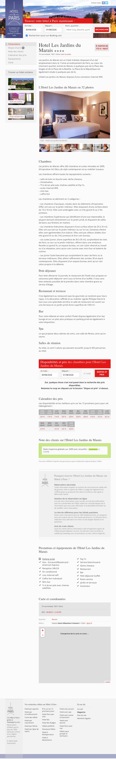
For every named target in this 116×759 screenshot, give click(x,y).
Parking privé (48, 559)
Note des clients (15, 51)
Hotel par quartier (32, 709)
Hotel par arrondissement (31, 713)
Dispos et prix (16, 47)
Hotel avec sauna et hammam (66, 716)
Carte (10, 62)
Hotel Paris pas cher (48, 715)
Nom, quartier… (72, 25)
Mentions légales (84, 718)
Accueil (80, 709)
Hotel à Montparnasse (48, 733)
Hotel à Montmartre (47, 739)
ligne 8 (89, 623)
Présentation (14, 44)
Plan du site (81, 715)
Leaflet (107, 682)
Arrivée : (29, 25)
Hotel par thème (31, 726)
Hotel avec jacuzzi (67, 709)
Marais (54, 619)
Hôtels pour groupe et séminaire (64, 733)
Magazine (81, 712)
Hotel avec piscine (64, 721)
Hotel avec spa (65, 712)
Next (106, 119)
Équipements (14, 58)
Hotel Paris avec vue (66, 727)
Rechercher (101, 29)
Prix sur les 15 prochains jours (48, 710)
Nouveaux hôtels (48, 729)
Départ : (49, 25)
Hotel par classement (29, 721)
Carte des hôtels (31, 717)
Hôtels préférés (48, 726)
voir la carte (65, 54)
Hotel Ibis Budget (49, 723)
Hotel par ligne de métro (32, 730)
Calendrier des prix (17, 55)
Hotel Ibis (46, 720)
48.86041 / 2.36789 (53, 612)
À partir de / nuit (102, 47)
